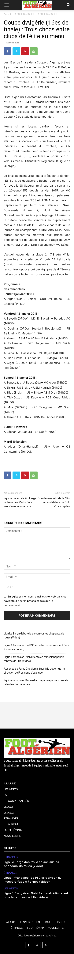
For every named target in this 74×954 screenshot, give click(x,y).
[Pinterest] (25, 51)
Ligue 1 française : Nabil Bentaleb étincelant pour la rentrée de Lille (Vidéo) (34, 658)
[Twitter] (16, 51)
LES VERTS (11, 888)
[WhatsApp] (34, 51)
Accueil (7, 14)
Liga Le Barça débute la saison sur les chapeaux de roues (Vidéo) (34, 635)
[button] (6, 5)
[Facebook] (7, 51)
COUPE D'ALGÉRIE (24, 14)
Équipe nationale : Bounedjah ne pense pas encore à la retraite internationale (36, 682)
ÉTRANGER (11, 857)
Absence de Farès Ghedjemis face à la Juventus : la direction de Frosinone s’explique (34, 670)
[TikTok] (37, 945)
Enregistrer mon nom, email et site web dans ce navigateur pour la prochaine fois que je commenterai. (35, 601)
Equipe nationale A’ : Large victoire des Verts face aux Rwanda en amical (20, 502)
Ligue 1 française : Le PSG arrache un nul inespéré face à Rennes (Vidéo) (36, 647)
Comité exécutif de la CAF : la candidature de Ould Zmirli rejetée (54, 502)
